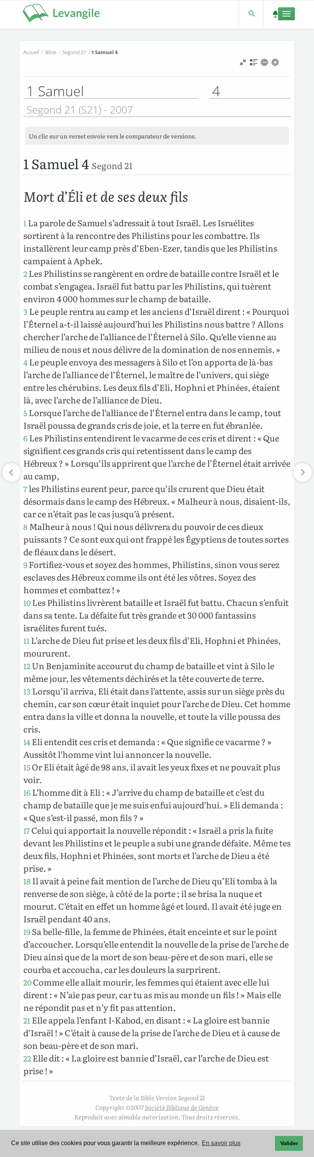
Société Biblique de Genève (182, 1107)
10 (27, 602)
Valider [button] (289, 1143)
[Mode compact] (243, 64)
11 (26, 640)
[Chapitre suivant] (302, 472)
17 (26, 830)
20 (27, 982)
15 (26, 767)
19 (26, 931)
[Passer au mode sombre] (275, 13)
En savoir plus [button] (221, 1143)
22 (27, 1058)
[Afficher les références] (253, 64)
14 (26, 741)
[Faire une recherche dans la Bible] (251, 13)
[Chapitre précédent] (11, 472)
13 (27, 691)
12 (26, 665)
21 (26, 1020)
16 (27, 792)
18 (27, 881)
